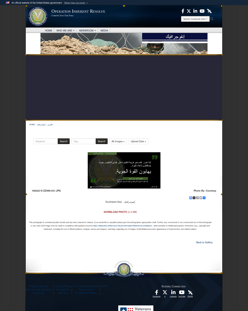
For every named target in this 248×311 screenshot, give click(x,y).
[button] (76, 3)
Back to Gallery (204, 242)
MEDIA (104, 30)
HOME (48, 30)
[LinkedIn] (173, 293)
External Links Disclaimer (38, 289)
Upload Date (138, 141)
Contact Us (39, 293)
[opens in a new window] (156, 293)
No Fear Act (63, 289)
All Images (117, 141)
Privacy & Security (38, 286)
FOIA (104, 286)
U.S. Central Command (86, 286)
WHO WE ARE (64, 30)
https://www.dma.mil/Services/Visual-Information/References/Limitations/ (122, 225)
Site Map (63, 293)
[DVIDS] (190, 292)
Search (63, 141)
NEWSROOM (86, 30)
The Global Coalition (86, 293)
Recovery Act (86, 289)
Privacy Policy (63, 286)
